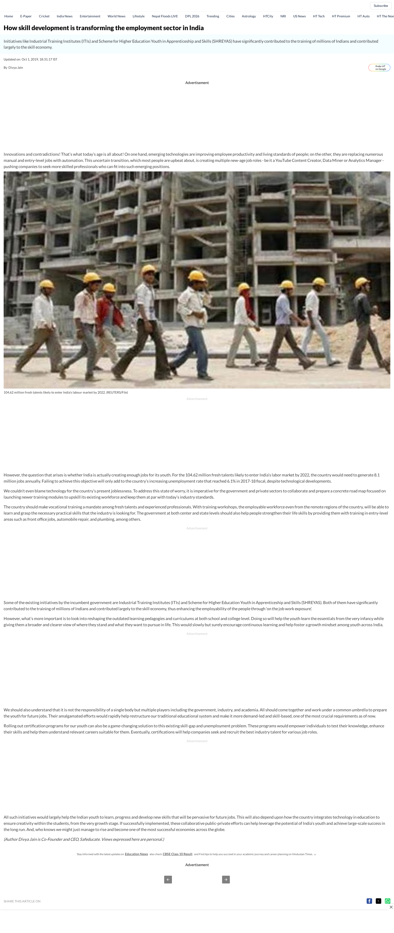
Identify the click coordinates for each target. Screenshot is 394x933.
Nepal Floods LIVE (165, 16)
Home (8, 16)
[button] (168, 879)
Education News (136, 854)
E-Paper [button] (26, 16)
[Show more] (315, 854)
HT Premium (341, 16)
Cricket (44, 16)
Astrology (249, 16)
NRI (283, 16)
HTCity (268, 16)
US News (299, 16)
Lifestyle (139, 16)
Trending (213, 16)
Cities (230, 16)
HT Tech (319, 16)
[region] (197, 118)
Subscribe (381, 6)
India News (65, 16)
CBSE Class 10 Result (177, 854)
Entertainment (90, 16)
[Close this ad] (391, 907)
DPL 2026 (192, 16)
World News (116, 16)
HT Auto (364, 16)
